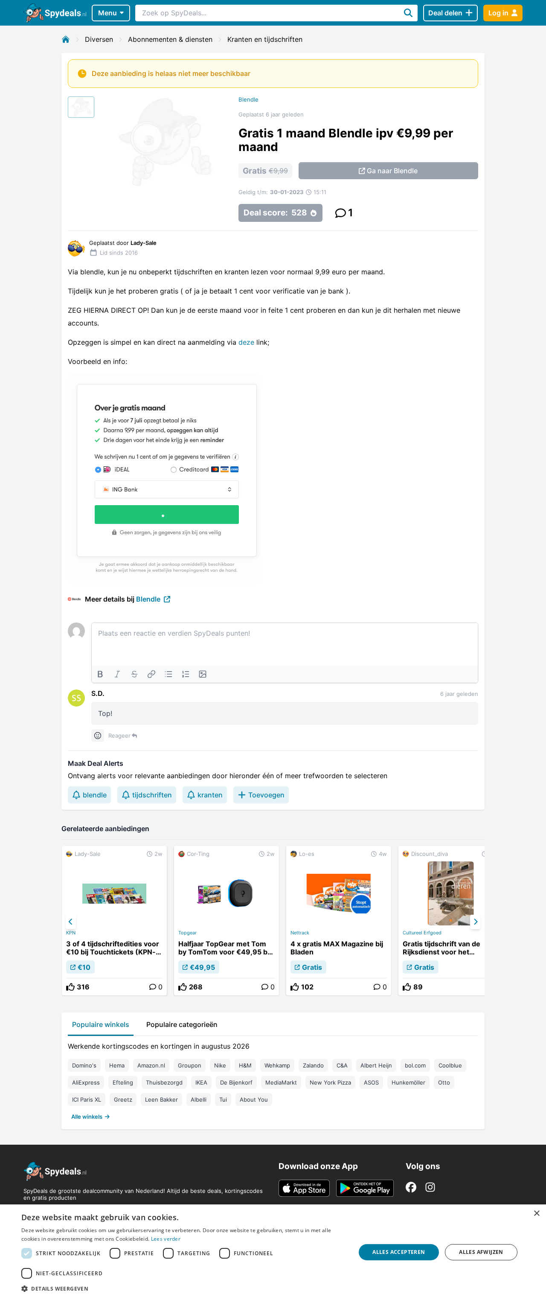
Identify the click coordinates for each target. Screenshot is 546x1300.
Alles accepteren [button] (398, 1252)
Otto (444, 1082)
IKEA (201, 1082)
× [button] (536, 1213)
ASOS (371, 1082)
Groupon (189, 1065)
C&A (342, 1065)
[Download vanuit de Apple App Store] (304, 1188)
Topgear (187, 933)
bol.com (415, 1065)
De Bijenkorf (236, 1082)
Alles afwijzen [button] (481, 1252)
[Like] (70, 987)
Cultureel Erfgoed (422, 933)
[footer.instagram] (430, 1187)
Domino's (84, 1065)
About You (254, 1099)
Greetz (123, 1099)
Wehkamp (277, 1065)
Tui (223, 1099)
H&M (245, 1065)
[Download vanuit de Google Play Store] (365, 1188)
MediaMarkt (281, 1082)
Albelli (198, 1099)
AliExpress (86, 1082)
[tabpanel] (273, 1079)
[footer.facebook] (411, 1187)
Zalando (313, 1065)
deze (246, 342)
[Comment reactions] (97, 735)
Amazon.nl (151, 1065)
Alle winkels (86, 1116)
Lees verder (165, 1238)
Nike (220, 1065)
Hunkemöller (408, 1082)
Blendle (248, 99)
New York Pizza (330, 1082)
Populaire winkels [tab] (100, 1024)
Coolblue (450, 1065)
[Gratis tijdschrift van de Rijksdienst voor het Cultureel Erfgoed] (450, 920)
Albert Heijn (376, 1065)
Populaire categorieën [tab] (182, 1024)
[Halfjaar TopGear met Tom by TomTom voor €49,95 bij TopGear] (226, 920)
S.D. (98, 693)
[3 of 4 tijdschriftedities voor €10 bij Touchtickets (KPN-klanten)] (114, 920)
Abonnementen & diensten (170, 39)
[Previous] (71, 922)
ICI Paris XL (86, 1099)
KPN (71, 933)
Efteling (123, 1082)
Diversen (99, 39)
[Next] (475, 922)
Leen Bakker (161, 1099)
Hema (117, 1065)
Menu (107, 13)
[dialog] (273, 1252)
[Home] (65, 39)
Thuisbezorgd (164, 1082)
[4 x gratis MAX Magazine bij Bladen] (338, 920)
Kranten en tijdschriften (264, 39)
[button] (183, 1288)
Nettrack (299, 933)
